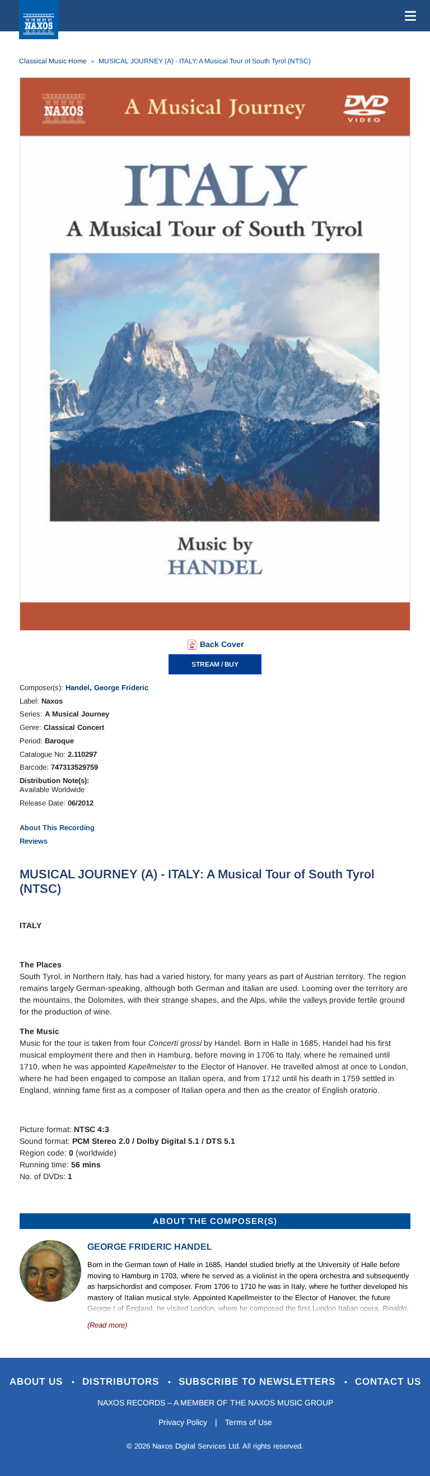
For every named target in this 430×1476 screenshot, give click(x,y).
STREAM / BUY (215, 664)
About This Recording (57, 827)
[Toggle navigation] (408, 15)
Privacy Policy (182, 1422)
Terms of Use (248, 1422)
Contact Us (388, 1381)
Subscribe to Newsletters (259, 1381)
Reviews (34, 841)
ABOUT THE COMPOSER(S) (215, 1221)
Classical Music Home (53, 61)
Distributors (122, 1381)
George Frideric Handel (149, 1246)
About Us (38, 1381)
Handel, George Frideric (107, 687)
